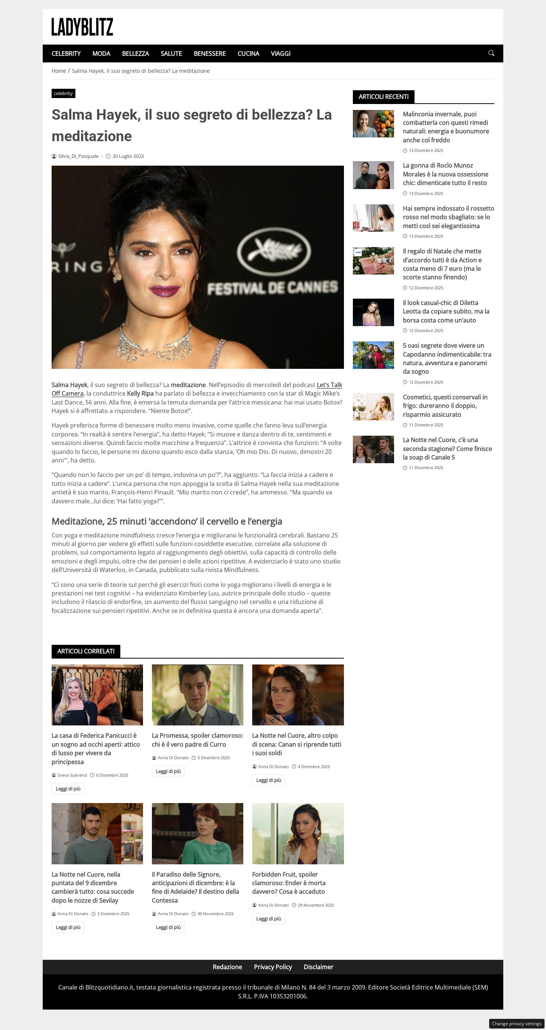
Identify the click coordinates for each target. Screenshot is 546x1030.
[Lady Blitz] (82, 26)
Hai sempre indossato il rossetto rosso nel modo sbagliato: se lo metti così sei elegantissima (448, 217)
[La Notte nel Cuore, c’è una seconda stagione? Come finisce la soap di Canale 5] (373, 450)
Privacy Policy (273, 967)
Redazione (227, 967)
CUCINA (248, 53)
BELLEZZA (135, 53)
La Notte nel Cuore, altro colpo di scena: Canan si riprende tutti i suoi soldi (296, 744)
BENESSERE (210, 53)
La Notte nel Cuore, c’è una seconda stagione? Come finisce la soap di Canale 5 (447, 449)
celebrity (63, 93)
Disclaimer (319, 967)
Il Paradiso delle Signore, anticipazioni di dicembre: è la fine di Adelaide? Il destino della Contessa (195, 887)
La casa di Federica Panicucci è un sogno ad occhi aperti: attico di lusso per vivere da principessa (96, 748)
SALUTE (171, 53)
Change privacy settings (517, 1023)
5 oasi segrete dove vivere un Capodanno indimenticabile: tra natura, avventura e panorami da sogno (447, 358)
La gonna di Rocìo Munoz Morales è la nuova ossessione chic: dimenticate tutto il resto (445, 174)
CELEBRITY (66, 53)
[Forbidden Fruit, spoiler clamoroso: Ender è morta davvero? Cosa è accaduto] (298, 833)
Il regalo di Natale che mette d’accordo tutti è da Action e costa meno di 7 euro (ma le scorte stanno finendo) (442, 264)
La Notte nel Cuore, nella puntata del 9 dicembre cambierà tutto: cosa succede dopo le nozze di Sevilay (93, 887)
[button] (491, 53)
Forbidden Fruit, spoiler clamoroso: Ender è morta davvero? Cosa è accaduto (289, 883)
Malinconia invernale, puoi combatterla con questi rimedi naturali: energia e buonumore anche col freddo (446, 127)
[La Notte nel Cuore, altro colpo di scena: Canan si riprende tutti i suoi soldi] (298, 695)
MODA (101, 53)
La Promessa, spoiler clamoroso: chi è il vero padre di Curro (197, 739)
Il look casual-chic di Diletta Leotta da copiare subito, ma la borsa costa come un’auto (446, 311)
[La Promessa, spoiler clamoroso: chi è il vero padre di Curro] (197, 695)
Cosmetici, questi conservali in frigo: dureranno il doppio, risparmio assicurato (445, 406)
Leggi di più (68, 788)
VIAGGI (280, 53)
